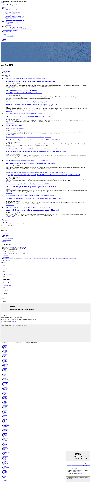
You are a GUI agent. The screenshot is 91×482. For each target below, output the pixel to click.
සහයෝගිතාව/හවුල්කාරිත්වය (10, 30)
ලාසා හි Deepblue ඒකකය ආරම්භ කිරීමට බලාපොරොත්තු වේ (24, 93)
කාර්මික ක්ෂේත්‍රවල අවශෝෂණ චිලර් (15, 16)
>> (5, 219)
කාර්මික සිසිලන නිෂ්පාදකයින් (43, 258)
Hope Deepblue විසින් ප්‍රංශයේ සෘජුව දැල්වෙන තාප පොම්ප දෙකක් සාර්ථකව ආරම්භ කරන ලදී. (33, 140)
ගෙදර (4, 7)
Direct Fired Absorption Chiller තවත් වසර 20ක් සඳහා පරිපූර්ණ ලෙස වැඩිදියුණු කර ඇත (31, 104)
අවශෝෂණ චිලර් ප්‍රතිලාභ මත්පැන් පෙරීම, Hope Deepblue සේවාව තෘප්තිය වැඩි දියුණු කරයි (32, 210)
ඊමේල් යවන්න (4, 262)
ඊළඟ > (3, 219)
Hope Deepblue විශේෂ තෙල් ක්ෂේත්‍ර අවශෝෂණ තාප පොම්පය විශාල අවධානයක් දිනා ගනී (32, 163)
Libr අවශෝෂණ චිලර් (17, 258)
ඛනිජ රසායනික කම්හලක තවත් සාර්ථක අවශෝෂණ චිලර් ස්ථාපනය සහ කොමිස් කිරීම (31, 186)
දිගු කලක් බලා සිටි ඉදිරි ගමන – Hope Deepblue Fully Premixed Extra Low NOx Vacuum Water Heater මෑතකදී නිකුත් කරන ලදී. (43, 175)
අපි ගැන (5, 21)
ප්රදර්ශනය (9, 23)
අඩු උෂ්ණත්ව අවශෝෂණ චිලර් (13, 12)
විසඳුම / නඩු (6, 235)
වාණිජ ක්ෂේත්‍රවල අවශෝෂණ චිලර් (14, 17)
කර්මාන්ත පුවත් (10, 36)
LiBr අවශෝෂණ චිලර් (11, 9)
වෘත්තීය (5, 32)
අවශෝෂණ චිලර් (7, 258)
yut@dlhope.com (14, 247)
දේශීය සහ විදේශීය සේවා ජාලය (14, 27)
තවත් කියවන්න (10, 87)
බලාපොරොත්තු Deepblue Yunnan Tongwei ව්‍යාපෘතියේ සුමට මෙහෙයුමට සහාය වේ (30, 81)
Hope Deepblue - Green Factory (15, 128)
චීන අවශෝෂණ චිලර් (70, 258)
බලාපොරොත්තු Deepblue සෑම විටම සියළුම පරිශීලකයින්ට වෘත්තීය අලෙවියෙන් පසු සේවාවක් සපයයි (35, 198)
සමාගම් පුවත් (9, 35)
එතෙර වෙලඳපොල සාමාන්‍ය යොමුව (15, 20)
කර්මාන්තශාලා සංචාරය (12, 22)
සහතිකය (8, 25)
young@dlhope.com (23, 247)
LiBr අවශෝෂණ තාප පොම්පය (13, 11)
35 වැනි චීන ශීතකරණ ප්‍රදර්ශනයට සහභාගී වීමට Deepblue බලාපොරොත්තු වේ (29, 116)
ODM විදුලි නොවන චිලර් (29, 258)
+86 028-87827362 (7, 274)
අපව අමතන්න (7, 31)
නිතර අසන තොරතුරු (8, 238)
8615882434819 (7, 296)
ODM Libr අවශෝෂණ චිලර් (58, 258)
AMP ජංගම (6, 257)
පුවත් (4, 34)
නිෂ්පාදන (5, 8)
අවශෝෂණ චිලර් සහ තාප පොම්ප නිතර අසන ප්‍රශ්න (19, 29)
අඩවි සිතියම (6, 256)
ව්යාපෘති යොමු (7, 15)
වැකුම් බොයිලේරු (10, 13)
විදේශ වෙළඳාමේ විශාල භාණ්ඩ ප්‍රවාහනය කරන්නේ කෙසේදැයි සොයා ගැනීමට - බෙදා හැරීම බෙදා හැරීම (36, 151)
